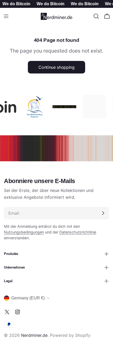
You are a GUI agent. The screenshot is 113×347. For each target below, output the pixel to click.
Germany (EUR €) (28, 298)
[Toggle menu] (6, 16)
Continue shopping (56, 67)
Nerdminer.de (34, 335)
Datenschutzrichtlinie (77, 232)
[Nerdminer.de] (33, 106)
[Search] (96, 16)
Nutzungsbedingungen (24, 232)
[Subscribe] (103, 213)
